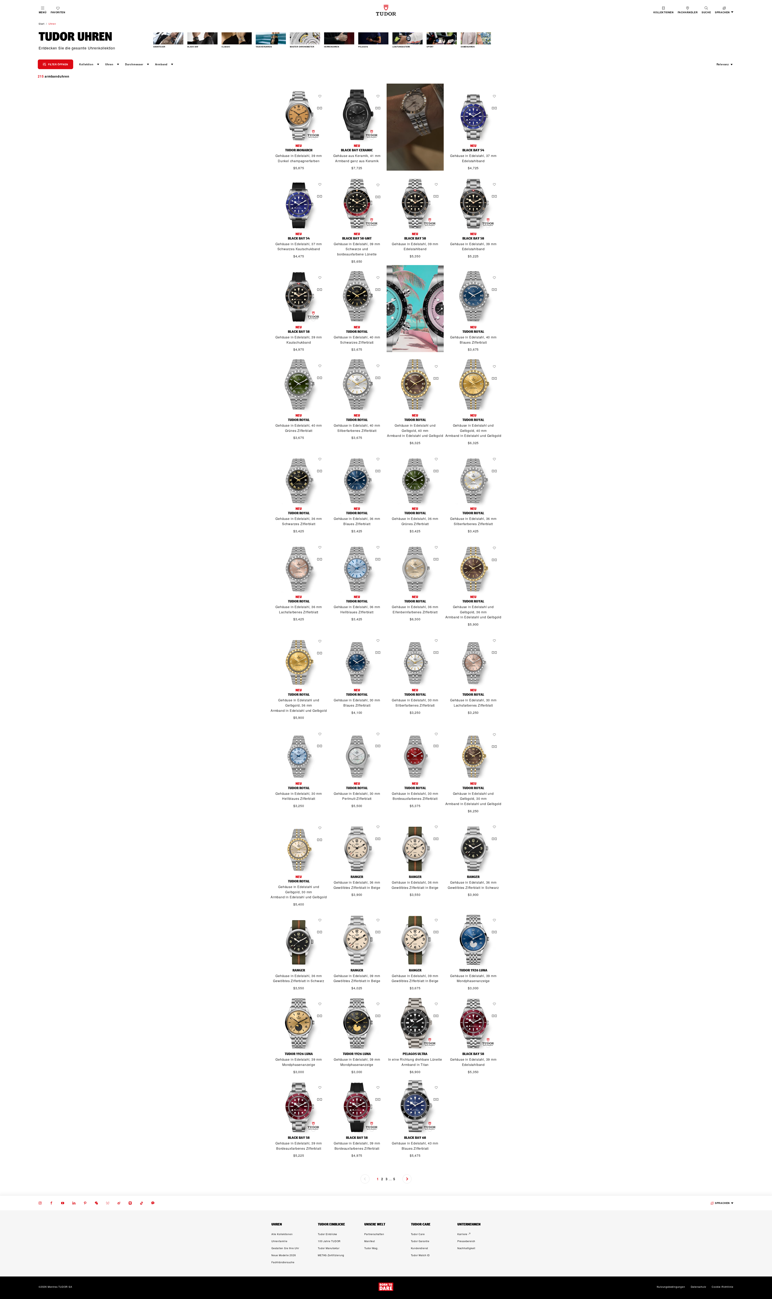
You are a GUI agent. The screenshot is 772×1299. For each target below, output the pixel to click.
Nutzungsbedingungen (671, 1286)
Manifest (369, 1241)
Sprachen (722, 1203)
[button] (706, 10)
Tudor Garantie (420, 1241)
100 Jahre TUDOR (329, 1241)
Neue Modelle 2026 (283, 1255)
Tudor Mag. (371, 1248)
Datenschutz (698, 1286)
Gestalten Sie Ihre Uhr (285, 1248)
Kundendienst (419, 1248)
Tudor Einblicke (327, 1234)
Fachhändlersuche (283, 1262)
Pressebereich (466, 1241)
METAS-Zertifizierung (331, 1255)
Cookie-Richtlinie (722, 1286)
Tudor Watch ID (420, 1255)
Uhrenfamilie (279, 1241)
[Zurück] (161, 40)
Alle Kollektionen (282, 1234)
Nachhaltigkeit (466, 1248)
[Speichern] (320, 96)
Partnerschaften (374, 1234)
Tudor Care (418, 1234)
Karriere (462, 1234)
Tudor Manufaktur (329, 1248)
